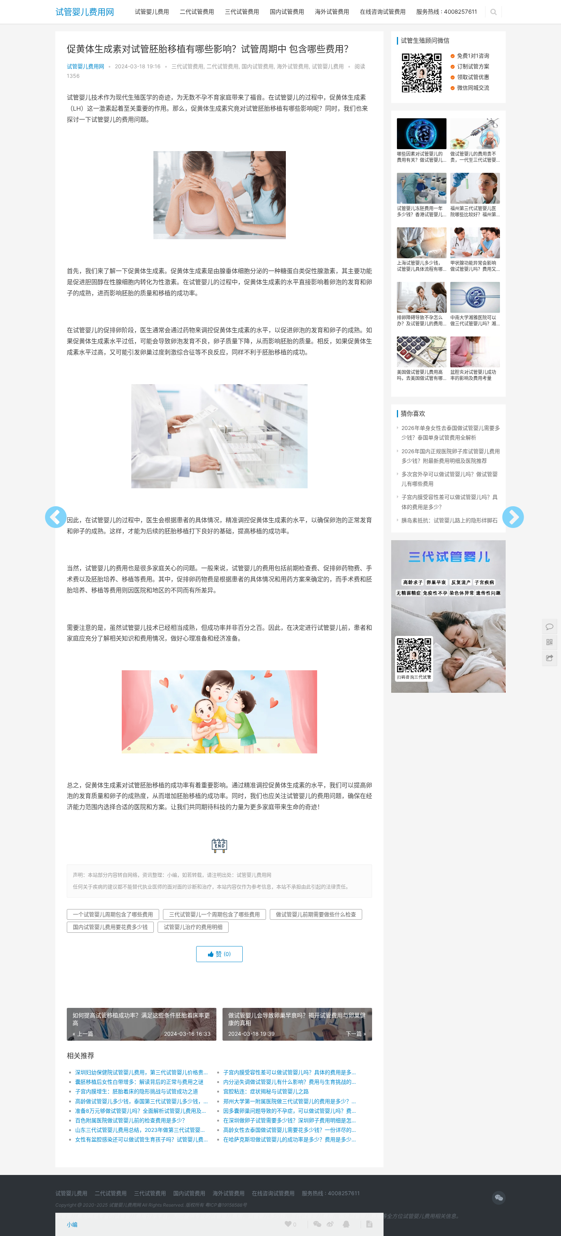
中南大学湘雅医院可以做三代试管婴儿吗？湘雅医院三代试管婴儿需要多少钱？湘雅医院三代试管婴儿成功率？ (473, 321)
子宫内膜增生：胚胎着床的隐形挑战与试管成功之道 (136, 1091)
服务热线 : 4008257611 (446, 11)
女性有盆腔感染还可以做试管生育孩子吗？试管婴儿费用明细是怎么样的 (141, 1139)
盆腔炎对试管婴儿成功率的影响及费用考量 (473, 375)
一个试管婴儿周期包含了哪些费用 (113, 914)
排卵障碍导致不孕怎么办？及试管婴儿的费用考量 (420, 321)
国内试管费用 (287, 11)
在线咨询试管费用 (383, 11)
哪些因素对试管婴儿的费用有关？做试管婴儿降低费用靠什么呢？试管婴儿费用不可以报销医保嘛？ (420, 157)
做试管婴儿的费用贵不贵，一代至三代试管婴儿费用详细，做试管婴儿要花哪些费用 (473, 157)
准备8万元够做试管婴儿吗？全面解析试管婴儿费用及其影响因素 (141, 1110)
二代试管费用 (197, 11)
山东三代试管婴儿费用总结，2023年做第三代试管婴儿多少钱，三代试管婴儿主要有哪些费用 (141, 1130)
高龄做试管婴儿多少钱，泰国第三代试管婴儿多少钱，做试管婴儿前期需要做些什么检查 (141, 1101)
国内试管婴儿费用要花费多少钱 (110, 927)
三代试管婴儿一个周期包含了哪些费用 (214, 914)
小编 (72, 1224)
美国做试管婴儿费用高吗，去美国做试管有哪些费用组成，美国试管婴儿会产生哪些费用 (420, 375)
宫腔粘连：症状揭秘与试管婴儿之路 (266, 1091)
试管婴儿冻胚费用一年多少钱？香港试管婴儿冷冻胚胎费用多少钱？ (420, 212)
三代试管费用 (242, 11)
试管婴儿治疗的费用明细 (193, 927)
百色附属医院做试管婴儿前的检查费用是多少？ (131, 1120)
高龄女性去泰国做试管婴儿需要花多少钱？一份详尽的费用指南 (289, 1130)
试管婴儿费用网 (84, 12)
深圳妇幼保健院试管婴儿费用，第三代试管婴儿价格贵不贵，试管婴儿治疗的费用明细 (141, 1072)
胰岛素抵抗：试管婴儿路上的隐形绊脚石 (449, 520)
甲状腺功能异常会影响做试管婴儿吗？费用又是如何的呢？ (473, 266)
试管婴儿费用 (152, 11)
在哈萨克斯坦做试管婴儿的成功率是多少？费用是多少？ (289, 1139)
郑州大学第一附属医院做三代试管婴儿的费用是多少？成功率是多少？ (289, 1101)
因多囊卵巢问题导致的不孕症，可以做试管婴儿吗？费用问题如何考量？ (289, 1110)
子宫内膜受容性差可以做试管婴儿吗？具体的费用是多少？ (289, 1072)
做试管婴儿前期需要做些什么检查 (316, 914)
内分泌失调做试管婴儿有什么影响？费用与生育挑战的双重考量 (289, 1081)
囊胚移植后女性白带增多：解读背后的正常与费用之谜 (139, 1081)
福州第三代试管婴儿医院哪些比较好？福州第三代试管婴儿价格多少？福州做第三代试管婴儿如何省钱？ (473, 212)
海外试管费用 (332, 11)
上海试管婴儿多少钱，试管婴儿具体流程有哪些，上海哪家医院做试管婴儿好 (420, 266)
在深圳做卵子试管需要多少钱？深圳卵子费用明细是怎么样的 (289, 1120)
